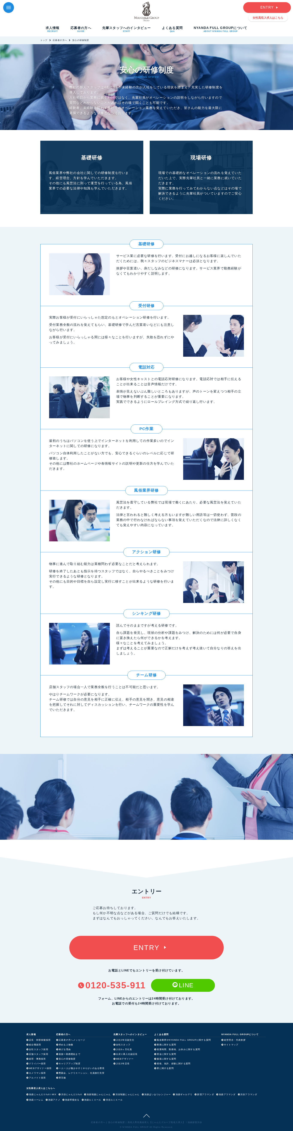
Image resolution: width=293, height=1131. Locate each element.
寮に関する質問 (165, 1068)
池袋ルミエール (92, 1100)
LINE (186, 985)
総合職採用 (35, 1044)
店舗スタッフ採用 (38, 1054)
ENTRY (267, 7)
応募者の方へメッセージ (72, 1040)
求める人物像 (66, 1044)
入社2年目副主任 (125, 1040)
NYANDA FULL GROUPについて (220, 29)
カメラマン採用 (37, 1073)
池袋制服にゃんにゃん (99, 1094)
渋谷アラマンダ (248, 1094)
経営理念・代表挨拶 (235, 1040)
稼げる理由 (65, 1049)
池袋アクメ (54, 1100)
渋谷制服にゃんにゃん (128, 1094)
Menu (8, 7)
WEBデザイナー (125, 1059)
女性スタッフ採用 (38, 1049)
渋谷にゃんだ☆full (71, 1094)
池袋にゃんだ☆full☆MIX (42, 1094)
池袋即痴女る (72, 1100)
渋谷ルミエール (114, 1100)
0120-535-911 (115, 985)
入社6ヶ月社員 (124, 1049)
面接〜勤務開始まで (69, 1054)
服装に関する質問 (166, 1059)
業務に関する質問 (166, 1044)
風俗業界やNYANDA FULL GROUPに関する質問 (184, 1040)
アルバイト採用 (37, 1078)
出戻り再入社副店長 (127, 1054)
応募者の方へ (81, 29)
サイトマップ (231, 1044)
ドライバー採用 (37, 1063)
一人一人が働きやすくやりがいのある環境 (81, 1068)
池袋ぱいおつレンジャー (157, 1094)
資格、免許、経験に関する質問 (173, 1063)
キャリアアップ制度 (69, 1063)
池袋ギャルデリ (184, 1094)
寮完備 (62, 1078)
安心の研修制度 (67, 1059)
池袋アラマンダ (227, 1094)
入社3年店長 (123, 1063)
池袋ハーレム (36, 1100)
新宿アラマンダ (205, 1094)
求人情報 (53, 29)
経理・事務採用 (37, 1059)
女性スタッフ (123, 1044)
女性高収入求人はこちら (268, 17)
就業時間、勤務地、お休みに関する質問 (178, 1049)
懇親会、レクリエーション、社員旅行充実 (81, 1073)
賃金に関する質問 (166, 1054)
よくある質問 (172, 29)
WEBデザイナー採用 (40, 1068)
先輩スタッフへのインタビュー (126, 29)
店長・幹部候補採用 (40, 1040)
